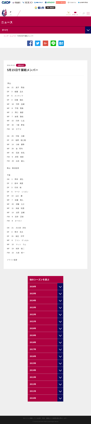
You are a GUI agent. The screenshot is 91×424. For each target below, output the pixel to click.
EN (10, 14)
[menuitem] (68, 13)
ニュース (13, 36)
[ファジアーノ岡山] (4, 12)
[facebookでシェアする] (30, 43)
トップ (6, 36)
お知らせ (21, 65)
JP (10, 12)
